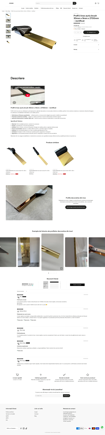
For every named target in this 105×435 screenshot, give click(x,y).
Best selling (8, 11)
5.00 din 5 (30, 284)
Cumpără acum (86, 36)
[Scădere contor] (75, 32)
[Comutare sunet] (61, 268)
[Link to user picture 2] (26, 322)
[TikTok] (26, 428)
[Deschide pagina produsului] (17, 156)
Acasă (3, 11)
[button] (55, 3)
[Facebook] (21, 428)
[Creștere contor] (81, 32)
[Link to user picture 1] (20, 322)
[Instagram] (23, 428)
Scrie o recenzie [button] (77, 284)
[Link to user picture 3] (33, 322)
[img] (20, 294)
